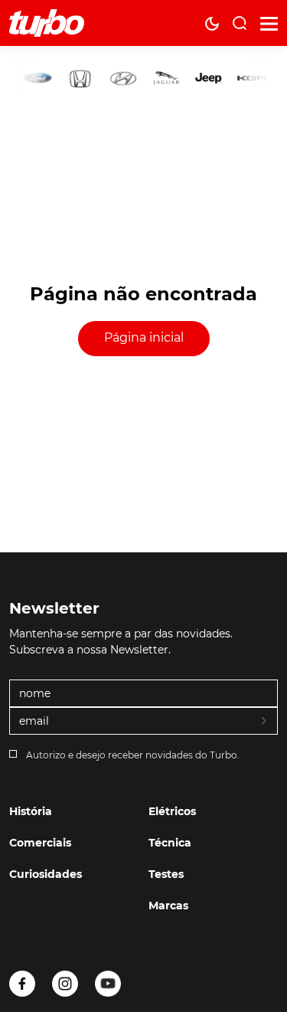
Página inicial (144, 337)
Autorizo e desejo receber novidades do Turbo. (133, 755)
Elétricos (172, 811)
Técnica (169, 843)
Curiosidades (45, 874)
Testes (166, 874)
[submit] (265, 722)
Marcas (168, 905)
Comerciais (40, 843)
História (30, 811)
